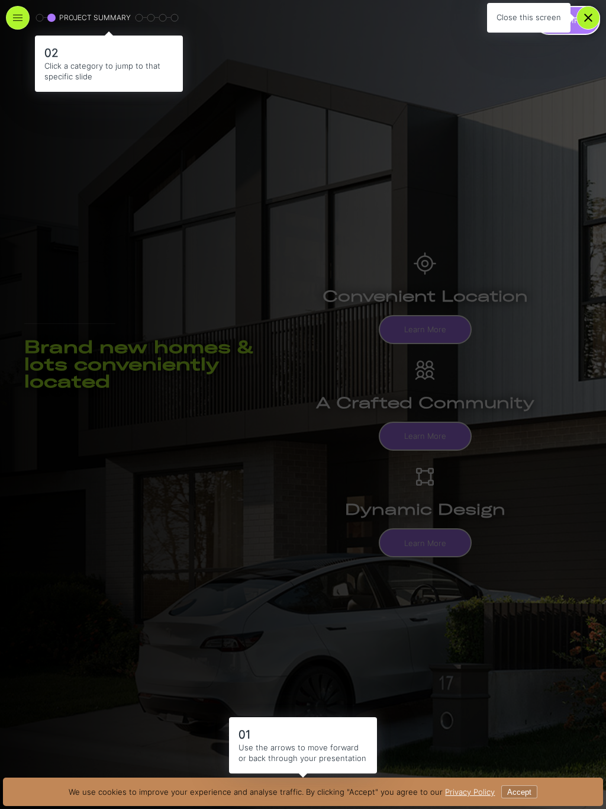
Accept (519, 792)
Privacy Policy (470, 792)
